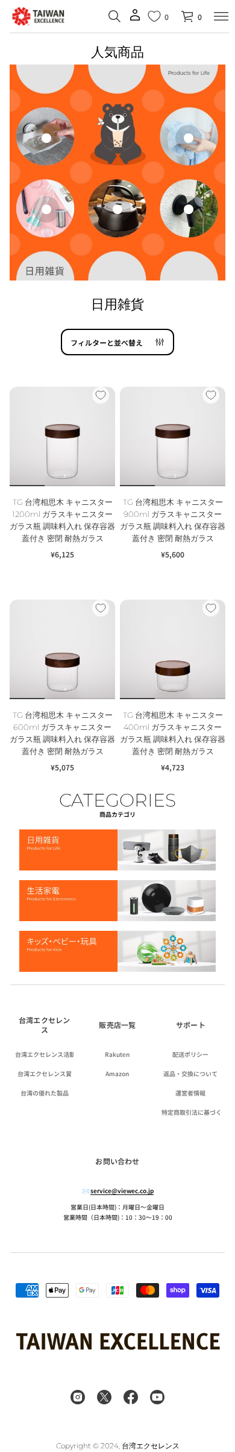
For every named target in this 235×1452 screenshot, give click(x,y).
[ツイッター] (104, 1397)
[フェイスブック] (131, 1397)
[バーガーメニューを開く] (221, 16)
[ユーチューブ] (157, 1397)
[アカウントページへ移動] (135, 19)
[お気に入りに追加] (100, 395)
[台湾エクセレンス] (38, 16)
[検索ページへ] (114, 16)
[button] (191, 16)
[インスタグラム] (77, 1397)
